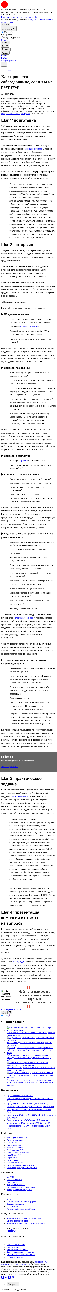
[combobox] (13, 1284)
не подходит (19, 962)
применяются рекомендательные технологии (24, 1263)
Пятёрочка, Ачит (46, 1106)
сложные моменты (24, 618)
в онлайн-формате (33, 149)
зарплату (24, 460)
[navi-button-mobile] (4, 64)
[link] (6, 49)
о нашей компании (29, 327)
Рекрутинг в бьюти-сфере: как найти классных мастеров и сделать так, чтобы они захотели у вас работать (30, 1082)
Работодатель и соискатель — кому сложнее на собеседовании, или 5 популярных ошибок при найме (29, 1057)
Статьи (10, 70)
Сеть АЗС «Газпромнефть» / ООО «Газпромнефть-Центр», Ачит (29, 1125)
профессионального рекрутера (15, 113)
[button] (4, 56)
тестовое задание (19, 796)
